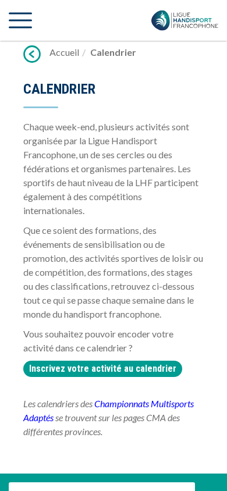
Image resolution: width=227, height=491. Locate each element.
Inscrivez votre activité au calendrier (102, 368)
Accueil (64, 52)
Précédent (32, 54)
